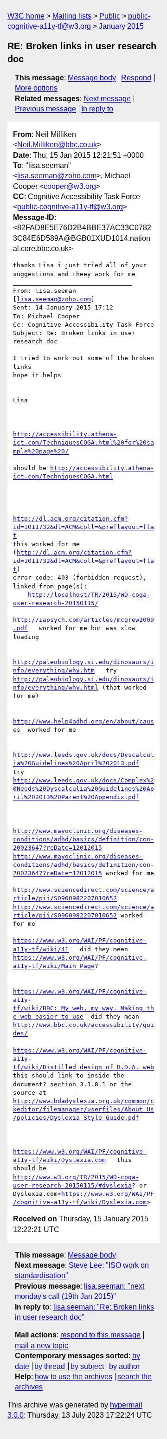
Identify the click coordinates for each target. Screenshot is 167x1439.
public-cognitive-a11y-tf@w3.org (70, 207)
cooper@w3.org (70, 186)
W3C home (26, 16)
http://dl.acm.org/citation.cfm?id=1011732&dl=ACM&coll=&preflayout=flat (83, 527)
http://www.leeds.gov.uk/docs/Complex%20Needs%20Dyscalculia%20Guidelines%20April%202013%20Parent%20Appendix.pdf (83, 788)
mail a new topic (41, 1345)
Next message (107, 99)
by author (124, 1366)
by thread (49, 1366)
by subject (87, 1366)
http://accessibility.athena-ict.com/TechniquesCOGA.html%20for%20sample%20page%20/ (83, 442)
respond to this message (100, 1335)
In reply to (97, 109)
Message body (92, 78)
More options (36, 88)
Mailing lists (71, 16)
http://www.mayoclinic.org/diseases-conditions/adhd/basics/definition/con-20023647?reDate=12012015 (83, 839)
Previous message (45, 109)
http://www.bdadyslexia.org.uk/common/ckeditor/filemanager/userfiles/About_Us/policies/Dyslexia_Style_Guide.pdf (83, 1109)
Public (109, 16)
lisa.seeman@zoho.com (56, 176)
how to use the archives (73, 1377)
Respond (136, 78)
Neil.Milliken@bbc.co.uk (57, 144)
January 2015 (121, 26)
